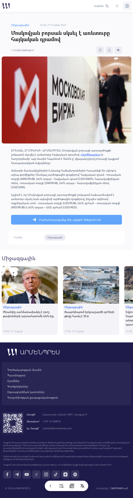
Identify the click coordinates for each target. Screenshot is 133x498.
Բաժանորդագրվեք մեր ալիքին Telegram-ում (70, 220)
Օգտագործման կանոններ (26, 392)
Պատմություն (16, 375)
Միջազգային (55, 237)
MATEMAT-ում (119, 488)
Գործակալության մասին (24, 370)
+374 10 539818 (52, 421)
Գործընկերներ (17, 386)
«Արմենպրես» (91, 154)
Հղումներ (13, 381)
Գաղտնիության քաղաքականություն (32, 397)
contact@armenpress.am (57, 428)
